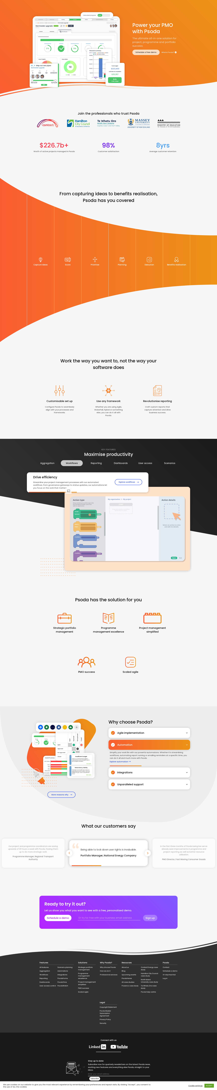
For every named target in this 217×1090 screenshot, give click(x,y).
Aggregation (47, 463)
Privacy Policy (140, 922)
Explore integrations (119, 773)
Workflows (72, 463)
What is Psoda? (167, 52)
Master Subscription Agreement (115, 922)
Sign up (150, 918)
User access (145, 463)
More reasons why (59, 794)
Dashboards (121, 463)
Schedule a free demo (145, 52)
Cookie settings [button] (195, 1086)
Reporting (96, 463)
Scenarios (169, 463)
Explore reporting (126, 480)
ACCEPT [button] (209, 1085)
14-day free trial (169, 975)
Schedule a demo (58, 918)
